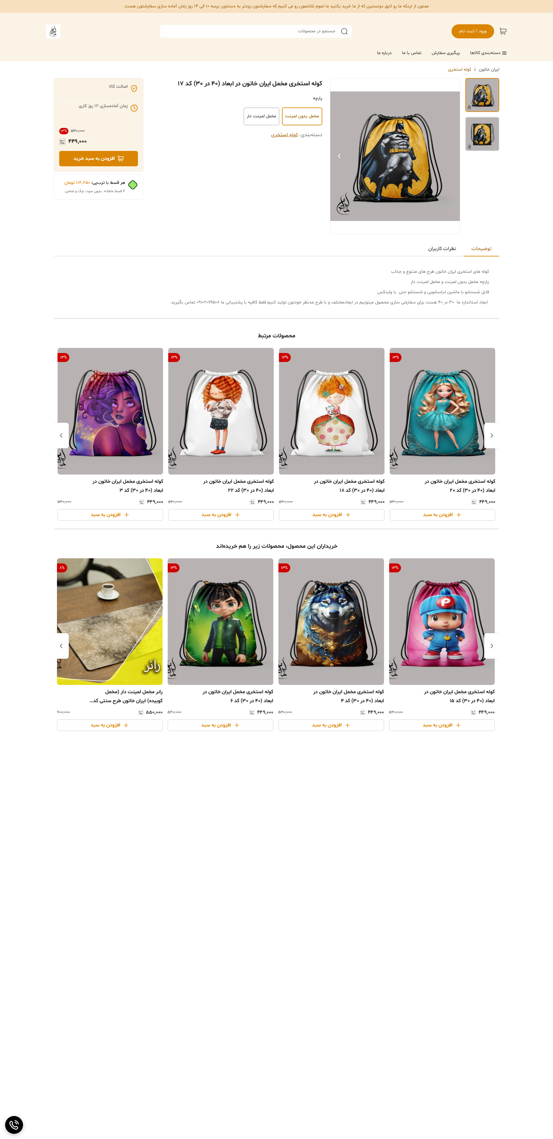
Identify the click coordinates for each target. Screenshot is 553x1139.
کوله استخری (459, 70)
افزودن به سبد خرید (94, 158)
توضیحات (481, 248)
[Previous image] (339, 156)
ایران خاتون (489, 70)
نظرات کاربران (442, 248)
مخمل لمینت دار (261, 116)
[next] (61, 435)
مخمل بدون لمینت (302, 116)
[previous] (492, 435)
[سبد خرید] (503, 31)
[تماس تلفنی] (14, 1125)
